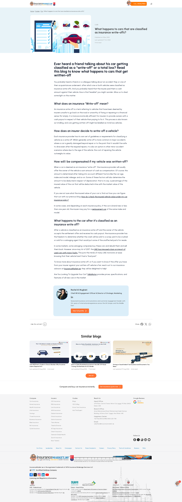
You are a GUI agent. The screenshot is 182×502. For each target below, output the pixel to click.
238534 (79, 491)
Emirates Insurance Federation (46, 492)
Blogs (74, 401)
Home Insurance (35, 404)
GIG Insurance (55, 401)
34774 (87, 499)
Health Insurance (35, 407)
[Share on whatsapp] (149, 324)
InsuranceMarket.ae (72, 268)
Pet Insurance (34, 425)
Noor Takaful (55, 440)
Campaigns (68, 448)
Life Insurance (34, 410)
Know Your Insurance (79, 407)
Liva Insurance (55, 407)
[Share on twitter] (145, 324)
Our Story (39, 448)
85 (68, 489)
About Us (58, 448)
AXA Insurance (55, 410)
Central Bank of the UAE (52, 489)
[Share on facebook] (141, 324)
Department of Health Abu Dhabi (121, 492)
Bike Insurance (34, 422)
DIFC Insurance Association (86, 496)
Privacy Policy (111, 448)
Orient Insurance (56, 431)
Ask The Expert (77, 410)
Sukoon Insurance (56, 413)
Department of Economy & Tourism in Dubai (95, 489)
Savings (32, 413)
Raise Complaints (90, 448)
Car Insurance (34, 401)
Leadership (49, 448)
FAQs (144, 448)
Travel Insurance (35, 416)
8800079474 (137, 496)
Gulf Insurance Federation (44, 491)
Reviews (136, 448)
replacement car (99, 209)
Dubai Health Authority (102, 492)
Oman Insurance (56, 416)
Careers (101, 448)
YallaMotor (92, 274)
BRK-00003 (74, 494)
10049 (104, 496)
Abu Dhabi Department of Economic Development (125, 489)
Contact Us (78, 448)
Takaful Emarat (56, 425)
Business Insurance (35, 419)
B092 (137, 492)
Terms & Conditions (125, 448)
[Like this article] (45, 324)
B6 (63, 492)
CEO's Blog (76, 404)
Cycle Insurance (35, 428)
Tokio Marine (55, 422)
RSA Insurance (55, 404)
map (119, 403)
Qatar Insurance (56, 419)
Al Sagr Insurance (56, 428)
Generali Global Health (58, 434)
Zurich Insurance (56, 437)
